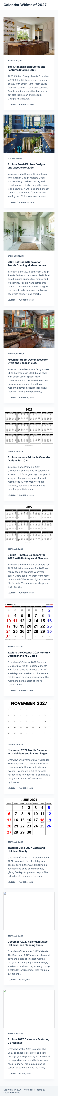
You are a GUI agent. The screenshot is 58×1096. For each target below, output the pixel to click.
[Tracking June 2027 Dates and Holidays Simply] (29, 817)
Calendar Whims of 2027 (25, 5)
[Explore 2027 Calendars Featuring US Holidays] (29, 1009)
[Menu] (53, 5)
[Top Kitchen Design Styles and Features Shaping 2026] (29, 36)
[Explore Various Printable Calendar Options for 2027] (29, 426)
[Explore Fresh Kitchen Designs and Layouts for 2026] (29, 134)
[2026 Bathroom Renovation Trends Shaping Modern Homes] (29, 231)
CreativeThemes (12, 1092)
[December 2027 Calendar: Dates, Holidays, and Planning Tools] (29, 911)
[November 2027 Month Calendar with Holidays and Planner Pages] (29, 719)
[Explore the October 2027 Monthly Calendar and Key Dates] (29, 622)
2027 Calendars (15, 451)
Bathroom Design (16, 256)
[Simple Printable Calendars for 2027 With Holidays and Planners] (29, 524)
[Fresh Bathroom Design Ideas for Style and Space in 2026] (29, 329)
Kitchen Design (15, 61)
